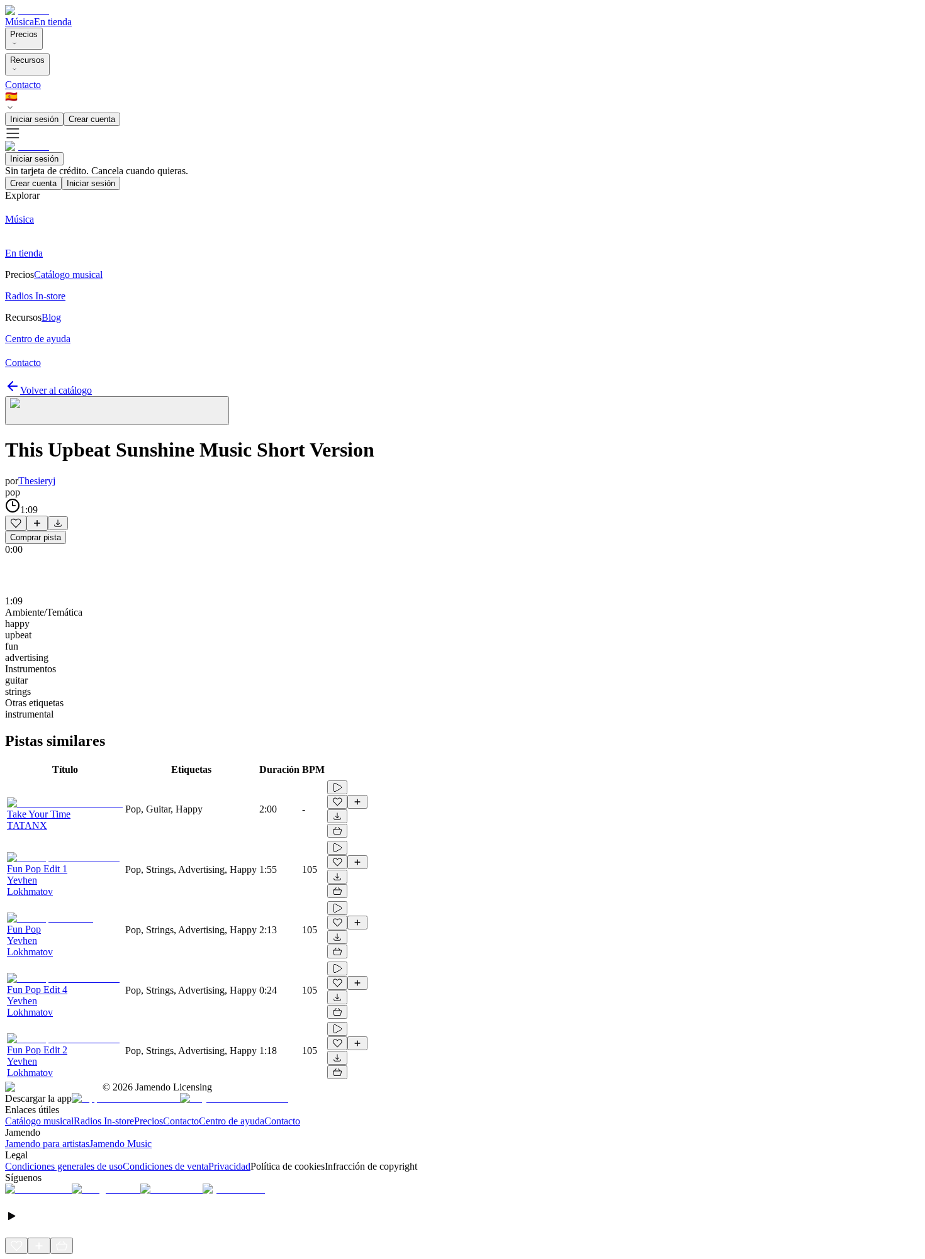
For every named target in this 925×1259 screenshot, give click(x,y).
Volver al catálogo (56, 390)
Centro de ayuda (231, 1121)
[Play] (117, 410)
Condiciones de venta (165, 1166)
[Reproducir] (337, 787)
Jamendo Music (120, 1143)
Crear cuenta (92, 119)
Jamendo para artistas (47, 1143)
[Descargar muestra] (58, 523)
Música (19, 21)
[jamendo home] (27, 10)
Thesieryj (36, 480)
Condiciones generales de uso (64, 1166)
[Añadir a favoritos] (15, 523)
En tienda (53, 21)
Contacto (23, 84)
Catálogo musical (39, 1121)
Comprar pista (35, 537)
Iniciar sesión (34, 119)
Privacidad (229, 1166)
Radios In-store (104, 1121)
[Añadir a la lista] (37, 523)
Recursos (27, 60)
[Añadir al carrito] (337, 831)
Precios (24, 34)
